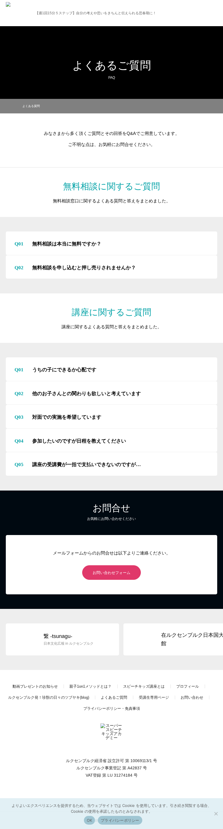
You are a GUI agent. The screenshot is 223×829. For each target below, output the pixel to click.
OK (89, 820)
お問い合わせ (192, 697)
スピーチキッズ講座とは (144, 686)
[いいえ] (216, 813)
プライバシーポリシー (120, 820)
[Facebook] (100, 794)
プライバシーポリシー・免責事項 (111, 708)
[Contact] (123, 794)
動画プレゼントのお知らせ (35, 686)
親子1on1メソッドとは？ (90, 686)
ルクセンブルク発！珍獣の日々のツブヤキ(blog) (48, 697)
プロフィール (187, 686)
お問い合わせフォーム (111, 573)
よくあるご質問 (114, 697)
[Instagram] (111, 794)
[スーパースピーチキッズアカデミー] (17, 13)
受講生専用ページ (154, 697)
